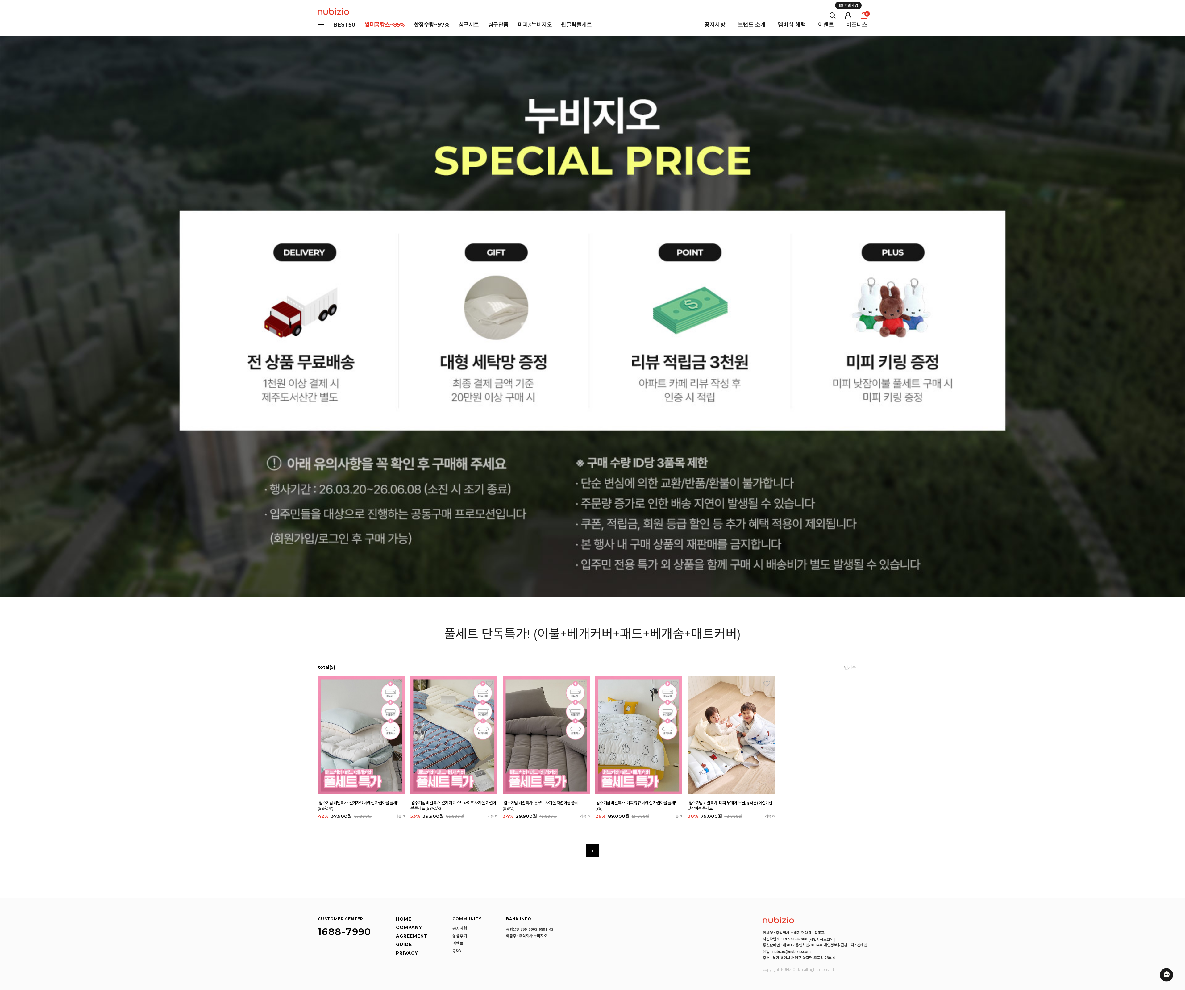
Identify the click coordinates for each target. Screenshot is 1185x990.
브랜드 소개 (752, 24)
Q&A (456, 950)
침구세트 (469, 24)
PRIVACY (407, 953)
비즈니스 (856, 24)
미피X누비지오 (535, 24)
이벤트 (826, 24)
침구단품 (498, 24)
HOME (403, 919)
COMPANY (409, 927)
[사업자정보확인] (821, 939)
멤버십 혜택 (792, 24)
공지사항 (715, 24)
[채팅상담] (1166, 975)
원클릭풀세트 (576, 24)
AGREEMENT (412, 936)
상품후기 (459, 935)
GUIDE (404, 944)
